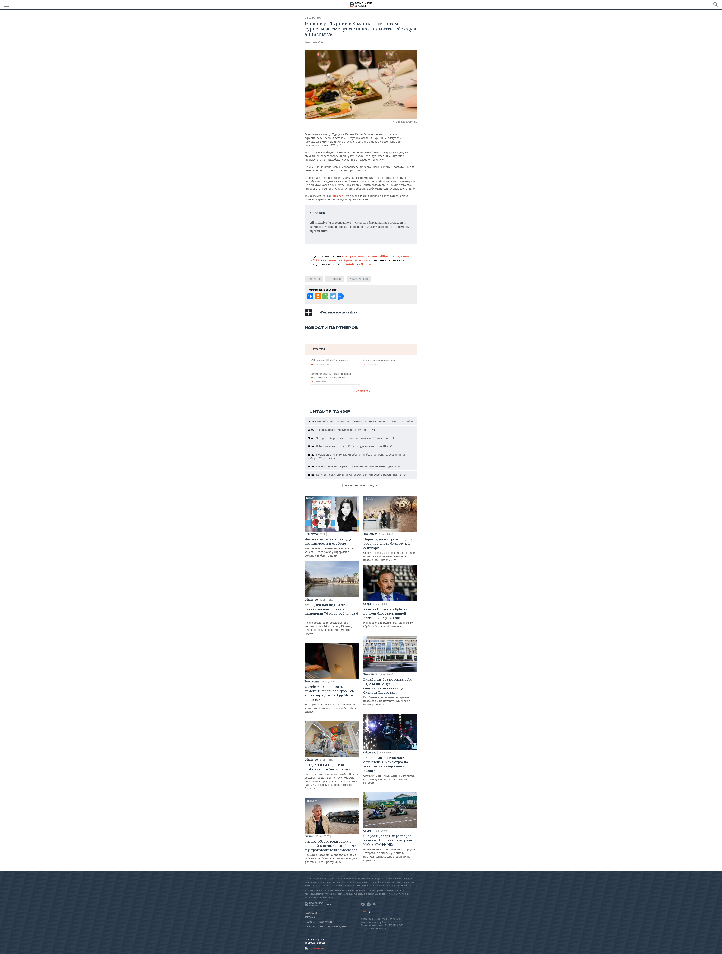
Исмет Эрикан (358, 279)
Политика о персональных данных (327, 926)
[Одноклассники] (318, 296)
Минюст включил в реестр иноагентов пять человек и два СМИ (353, 466)
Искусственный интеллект (380, 362)
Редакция (311, 913)
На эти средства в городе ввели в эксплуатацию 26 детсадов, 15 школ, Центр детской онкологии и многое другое (331, 619)
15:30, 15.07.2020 (314, 41)
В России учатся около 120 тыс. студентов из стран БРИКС (349, 446)
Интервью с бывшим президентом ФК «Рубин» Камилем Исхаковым (388, 617)
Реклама (310, 917)
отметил (337, 196)
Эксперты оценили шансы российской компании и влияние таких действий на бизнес (331, 698)
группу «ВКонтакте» (383, 256)
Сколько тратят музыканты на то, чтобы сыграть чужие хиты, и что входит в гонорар (389, 769)
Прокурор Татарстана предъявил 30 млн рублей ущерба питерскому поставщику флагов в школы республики (331, 851)
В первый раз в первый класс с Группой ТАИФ (341, 429)
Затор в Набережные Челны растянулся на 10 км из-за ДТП (350, 438)
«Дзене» (365, 264)
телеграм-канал (354, 256)
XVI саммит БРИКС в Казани (329, 362)
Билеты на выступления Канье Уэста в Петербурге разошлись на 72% (357, 474)
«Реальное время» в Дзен (338, 312)
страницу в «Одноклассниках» (346, 260)
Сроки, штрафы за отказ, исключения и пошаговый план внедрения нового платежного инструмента (389, 549)
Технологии (312, 681)
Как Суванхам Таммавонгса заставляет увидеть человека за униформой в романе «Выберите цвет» (330, 547)
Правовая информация (319, 922)
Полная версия (314, 939)
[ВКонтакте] (310, 296)
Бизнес (309, 836)
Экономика (370, 533)
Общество (313, 17)
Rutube (350, 264)
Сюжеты (318, 349)
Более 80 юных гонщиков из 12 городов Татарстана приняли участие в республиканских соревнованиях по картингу (389, 848)
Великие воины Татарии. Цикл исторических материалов (331, 377)
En (370, 911)
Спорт (367, 603)
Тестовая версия (315, 942)
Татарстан (335, 279)
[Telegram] (333, 296)
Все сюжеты (362, 391)
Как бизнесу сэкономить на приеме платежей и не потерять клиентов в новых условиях (387, 691)
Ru (364, 911)
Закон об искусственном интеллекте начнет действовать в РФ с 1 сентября (360, 421)
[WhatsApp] (325, 296)
